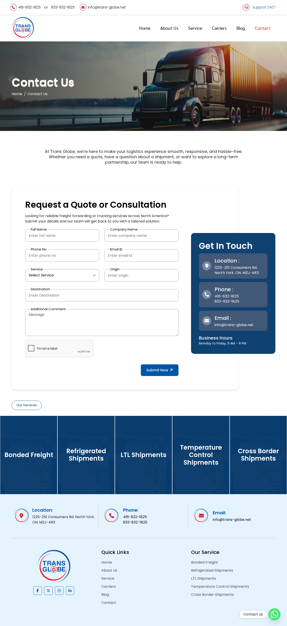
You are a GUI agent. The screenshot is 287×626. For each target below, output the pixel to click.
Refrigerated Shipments (212, 570)
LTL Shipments (203, 578)
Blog (240, 28)
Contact (262, 28)
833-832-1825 (63, 7)
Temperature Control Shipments (220, 586)
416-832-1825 (29, 7)
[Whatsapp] (274, 614)
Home (144, 28)
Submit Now (157, 370)
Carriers (219, 28)
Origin (115, 269)
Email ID (116, 249)
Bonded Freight (204, 562)
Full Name (39, 229)
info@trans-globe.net (107, 7)
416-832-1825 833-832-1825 (227, 299)
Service (195, 28)
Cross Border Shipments (212, 594)
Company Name (124, 229)
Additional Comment (48, 309)
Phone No (39, 249)
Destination (40, 289)
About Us (169, 28)
